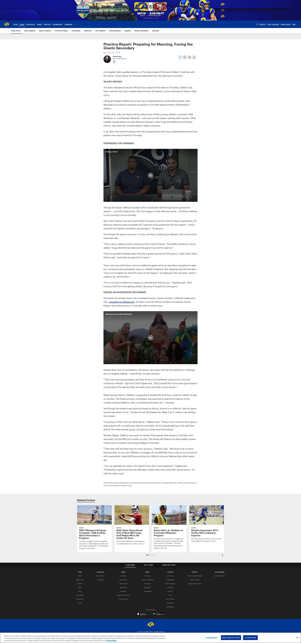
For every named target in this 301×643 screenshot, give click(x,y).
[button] (150, 175)
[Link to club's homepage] (6, 24)
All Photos (170, 576)
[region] (150, 638)
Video (147, 572)
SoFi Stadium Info (219, 576)
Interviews (147, 583)
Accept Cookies (250, 637)
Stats (79, 591)
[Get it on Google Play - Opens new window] (158, 615)
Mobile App (123, 587)
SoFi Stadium (170, 599)
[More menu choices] (75, 24)
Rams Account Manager (194, 576)
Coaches (80, 583)
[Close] (297, 637)
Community (123, 580)
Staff (79, 587)
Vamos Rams (123, 583)
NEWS (123, 572)
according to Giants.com (122, 301)
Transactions (80, 599)
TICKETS (194, 572)
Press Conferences (147, 580)
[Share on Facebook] (180, 59)
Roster (80, 576)
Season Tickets (194, 580)
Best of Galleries (170, 583)
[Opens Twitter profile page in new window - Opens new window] (114, 61)
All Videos (147, 576)
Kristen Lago (117, 56)
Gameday (170, 587)
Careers (79, 603)
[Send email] (189, 59)
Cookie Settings (211, 637)
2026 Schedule (100, 576)
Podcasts (123, 591)
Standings (100, 580)
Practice (170, 591)
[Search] (257, 24)
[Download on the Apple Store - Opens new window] (142, 614)
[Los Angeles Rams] (150, 625)
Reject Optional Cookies (231, 637)
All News (123, 576)
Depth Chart (80, 580)
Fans (170, 595)
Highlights (147, 587)
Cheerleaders (147, 591)
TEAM (80, 572)
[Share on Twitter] (185, 59)
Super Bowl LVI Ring (123, 595)
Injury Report (80, 595)
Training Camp (123, 599)
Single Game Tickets (194, 583)
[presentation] (223, 555)
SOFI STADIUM (219, 572)
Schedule (100, 572)
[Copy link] (194, 57)
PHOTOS (170, 572)
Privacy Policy (111, 640)
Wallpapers (170, 607)
